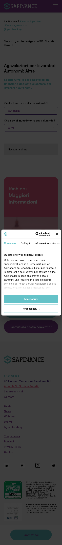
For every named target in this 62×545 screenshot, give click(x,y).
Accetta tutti (31, 299)
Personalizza (29, 308)
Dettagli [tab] (25, 243)
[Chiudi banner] (57, 234)
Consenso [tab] (10, 243)
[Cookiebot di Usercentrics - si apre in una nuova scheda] (37, 234)
